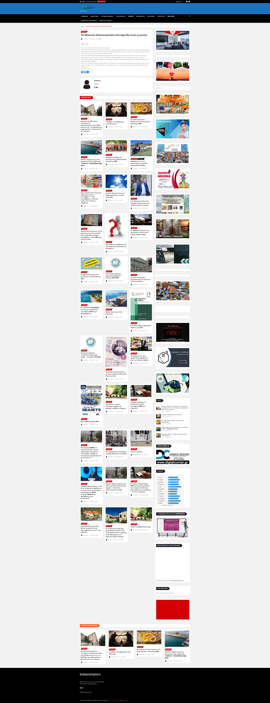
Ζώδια (163, 505)
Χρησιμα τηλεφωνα (89, 21)
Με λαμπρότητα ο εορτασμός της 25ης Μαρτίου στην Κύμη (116, 453)
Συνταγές (161, 16)
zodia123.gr (170, 505)
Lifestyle (131, 16)
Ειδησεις (84, 16)
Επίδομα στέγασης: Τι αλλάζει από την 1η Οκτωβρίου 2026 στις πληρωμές (138, 405)
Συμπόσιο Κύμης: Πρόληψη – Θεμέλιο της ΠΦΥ (141, 326)
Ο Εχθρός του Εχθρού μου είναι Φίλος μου (115, 123)
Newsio (117, 700)
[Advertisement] (173, 610)
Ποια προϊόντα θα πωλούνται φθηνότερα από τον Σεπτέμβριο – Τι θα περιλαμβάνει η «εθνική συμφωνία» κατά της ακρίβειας (91, 198)
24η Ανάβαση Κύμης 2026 (90, 421)
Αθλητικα (95, 16)
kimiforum (85, 39)
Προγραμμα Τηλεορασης (179, 580)
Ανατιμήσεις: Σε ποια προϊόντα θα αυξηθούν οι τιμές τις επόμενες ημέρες (139, 358)
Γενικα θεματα (107, 16)
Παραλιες (151, 16)
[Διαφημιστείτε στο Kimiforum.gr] (172, 528)
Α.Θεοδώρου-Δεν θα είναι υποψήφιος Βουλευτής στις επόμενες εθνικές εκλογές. (140, 203)
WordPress (111, 700)
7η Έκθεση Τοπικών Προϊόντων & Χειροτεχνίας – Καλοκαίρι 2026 (140, 121)
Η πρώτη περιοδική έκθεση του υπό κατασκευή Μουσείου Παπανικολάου (116, 374)
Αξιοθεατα (140, 16)
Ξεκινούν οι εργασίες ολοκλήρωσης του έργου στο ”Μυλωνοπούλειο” (140, 279)
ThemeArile (125, 700)
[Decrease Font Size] (86, 44)
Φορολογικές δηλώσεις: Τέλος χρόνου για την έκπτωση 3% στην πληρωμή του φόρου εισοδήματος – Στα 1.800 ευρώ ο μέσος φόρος (91, 235)
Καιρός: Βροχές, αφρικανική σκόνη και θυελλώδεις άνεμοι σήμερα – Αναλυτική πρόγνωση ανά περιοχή (116, 487)
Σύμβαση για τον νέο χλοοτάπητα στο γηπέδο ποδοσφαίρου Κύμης (138, 163)
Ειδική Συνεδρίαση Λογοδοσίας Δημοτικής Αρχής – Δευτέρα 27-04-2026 (90, 355)
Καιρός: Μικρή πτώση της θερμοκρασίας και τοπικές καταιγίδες (115, 195)
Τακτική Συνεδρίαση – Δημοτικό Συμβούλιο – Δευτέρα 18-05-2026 (114, 276)
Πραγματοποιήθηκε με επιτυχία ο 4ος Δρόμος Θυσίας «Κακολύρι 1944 (116, 159)
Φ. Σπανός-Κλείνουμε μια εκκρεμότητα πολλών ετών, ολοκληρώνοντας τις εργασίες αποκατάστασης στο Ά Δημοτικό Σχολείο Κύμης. (116, 532)
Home (82, 26)
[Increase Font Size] (82, 44)
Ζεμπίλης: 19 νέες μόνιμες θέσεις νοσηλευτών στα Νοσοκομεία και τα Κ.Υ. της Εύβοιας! (90, 529)
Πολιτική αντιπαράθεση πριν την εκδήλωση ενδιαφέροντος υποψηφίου (116, 246)
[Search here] (189, 16)
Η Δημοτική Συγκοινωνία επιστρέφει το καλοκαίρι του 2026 (91, 277)
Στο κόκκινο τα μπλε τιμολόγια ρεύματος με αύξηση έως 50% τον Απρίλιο (116, 406)
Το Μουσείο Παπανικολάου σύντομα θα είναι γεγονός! (99, 26)
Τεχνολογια (121, 16)
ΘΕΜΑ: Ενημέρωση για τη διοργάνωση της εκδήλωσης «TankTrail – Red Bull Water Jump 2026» (91, 162)
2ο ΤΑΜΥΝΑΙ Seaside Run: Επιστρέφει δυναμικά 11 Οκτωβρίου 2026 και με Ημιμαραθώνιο (90, 310)
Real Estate (171, 16)
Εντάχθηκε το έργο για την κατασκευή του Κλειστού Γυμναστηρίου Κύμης (139, 232)
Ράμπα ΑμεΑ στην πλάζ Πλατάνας (114, 313)
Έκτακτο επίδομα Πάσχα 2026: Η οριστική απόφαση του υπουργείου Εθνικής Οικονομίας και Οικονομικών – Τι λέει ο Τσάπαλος (140, 488)
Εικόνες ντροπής (136, 452)
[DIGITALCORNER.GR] (172, 457)
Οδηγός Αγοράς (105, 21)
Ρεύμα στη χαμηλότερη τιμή (140, 527)
